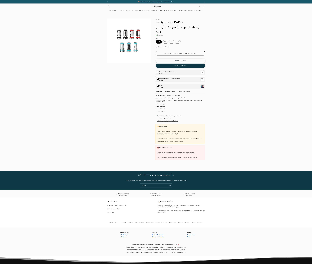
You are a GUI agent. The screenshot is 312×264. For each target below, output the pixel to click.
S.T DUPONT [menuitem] (112, 10)
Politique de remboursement (184, 222)
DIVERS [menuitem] (153, 10)
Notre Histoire (123, 237)
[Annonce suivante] (205, 1)
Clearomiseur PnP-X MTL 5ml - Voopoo (168, 71)
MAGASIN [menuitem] (198, 10)
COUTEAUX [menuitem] (138, 10)
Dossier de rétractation (158, 237)
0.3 (171, 42)
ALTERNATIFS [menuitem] (172, 10)
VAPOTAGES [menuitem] (161, 10)
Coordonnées (164, 222)
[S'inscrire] (170, 185)
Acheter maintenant (180, 66)
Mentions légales (172, 222)
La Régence (116, 222)
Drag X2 (161, 85)
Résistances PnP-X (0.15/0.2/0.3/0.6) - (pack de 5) (170, 78)
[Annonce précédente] (107, 1)
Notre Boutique (124, 235)
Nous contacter (191, 235)
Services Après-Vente (157, 235)
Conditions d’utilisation (197, 222)
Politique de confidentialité (127, 222)
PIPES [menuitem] (146, 10)
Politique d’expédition (139, 222)
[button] (109, 6)
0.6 (178, 42)
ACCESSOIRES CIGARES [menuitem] (186, 10)
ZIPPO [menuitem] (120, 10)
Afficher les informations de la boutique (167, 121)
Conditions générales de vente (153, 222)
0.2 (165, 42)
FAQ (188, 237)
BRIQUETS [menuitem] (128, 10)
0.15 (158, 42)
